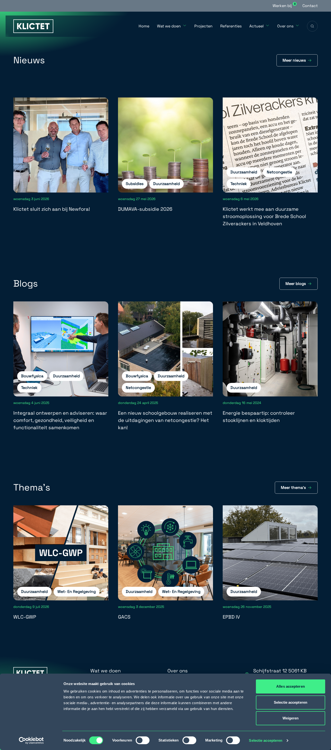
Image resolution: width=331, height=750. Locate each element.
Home (144, 26)
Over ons (285, 26)
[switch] (143, 740)
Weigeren (291, 718)
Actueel (256, 26)
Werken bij (284, 5)
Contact (310, 5)
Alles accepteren (290, 686)
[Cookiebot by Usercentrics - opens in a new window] (31, 740)
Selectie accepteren (265, 740)
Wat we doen (169, 26)
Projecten (203, 26)
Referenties (231, 26)
